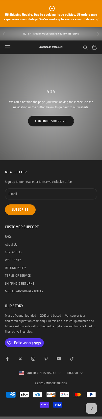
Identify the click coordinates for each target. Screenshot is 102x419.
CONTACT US (13, 252)
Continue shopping (51, 121)
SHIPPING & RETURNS (19, 283)
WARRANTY (13, 260)
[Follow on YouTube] (58, 358)
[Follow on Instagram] (33, 358)
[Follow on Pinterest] (46, 358)
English (72, 373)
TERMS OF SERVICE (18, 275)
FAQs (8, 236)
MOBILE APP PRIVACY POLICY (24, 291)
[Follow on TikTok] (71, 358)
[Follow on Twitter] (20, 358)
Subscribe (20, 209)
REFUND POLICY (15, 267)
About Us (11, 244)
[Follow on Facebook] (7, 358)
